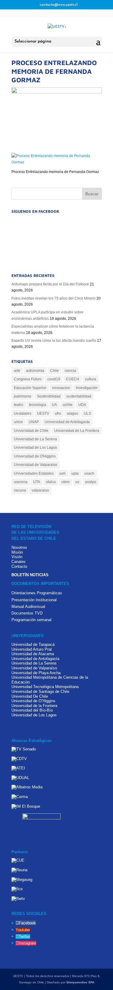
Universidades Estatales (34, 473)
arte (17, 371)
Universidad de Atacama (32, 654)
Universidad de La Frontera (76, 431)
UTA (36, 482)
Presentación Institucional (34, 600)
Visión (16, 557)
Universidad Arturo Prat (31, 649)
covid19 (53, 379)
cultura (90, 379)
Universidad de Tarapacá (33, 644)
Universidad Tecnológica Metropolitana (45, 686)
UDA (82, 405)
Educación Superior (30, 388)
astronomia (35, 371)
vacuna (20, 490)
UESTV (43, 413)
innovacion (61, 388)
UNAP (34, 422)
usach (89, 473)
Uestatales (22, 413)
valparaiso (40, 490)
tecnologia (37, 405)
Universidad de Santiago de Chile (40, 691)
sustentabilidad (78, 396)
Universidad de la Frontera (34, 705)
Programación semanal (31, 620)
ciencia (70, 371)
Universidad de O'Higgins (35, 456)
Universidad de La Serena (35, 439)
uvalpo (90, 482)
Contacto (19, 566)
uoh (62, 473)
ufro (58, 413)
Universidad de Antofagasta (67, 422)
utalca (51, 482)
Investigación (87, 388)
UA (54, 405)
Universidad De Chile (29, 696)
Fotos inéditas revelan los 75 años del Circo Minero (53, 298)
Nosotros (19, 547)
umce (18, 422)
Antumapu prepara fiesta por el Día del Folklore (50, 284)
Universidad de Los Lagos (35, 447)
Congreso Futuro (28, 379)
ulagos (72, 413)
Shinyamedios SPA (80, 982)
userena (20, 482)
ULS (87, 413)
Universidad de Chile (31, 431)
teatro (18, 405)
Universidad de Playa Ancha (36, 673)
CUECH (72, 379)
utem (65, 482)
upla (75, 473)
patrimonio (22, 396)
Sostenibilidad (49, 396)
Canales (18, 561)
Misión (17, 552)
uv (77, 482)
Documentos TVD (26, 613)
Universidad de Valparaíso (35, 465)
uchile (68, 405)
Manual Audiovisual (28, 606)
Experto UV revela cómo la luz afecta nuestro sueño (53, 340)
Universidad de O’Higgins (33, 701)
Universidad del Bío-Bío (32, 710)
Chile (54, 371)
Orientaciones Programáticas (36, 593)
